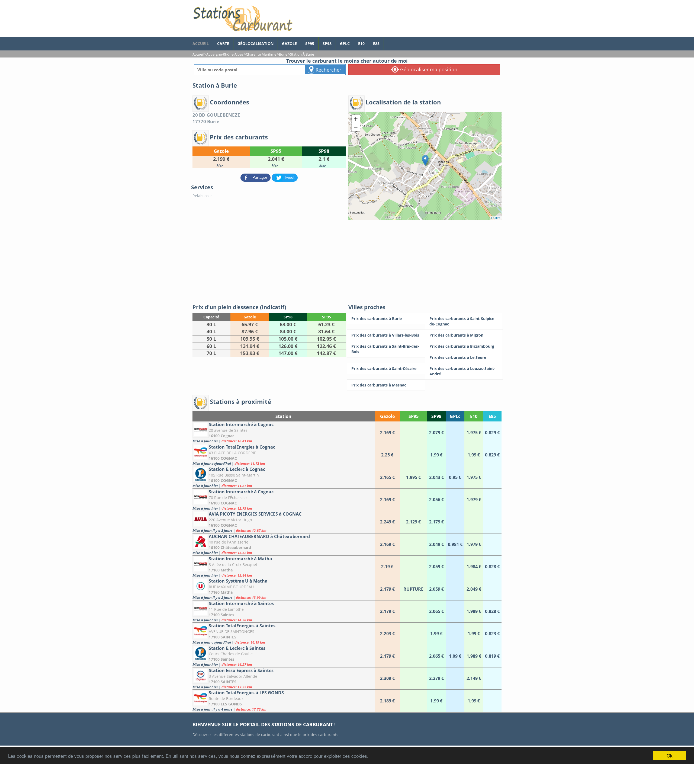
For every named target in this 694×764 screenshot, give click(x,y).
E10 (361, 43)
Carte (223, 43)
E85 (376, 43)
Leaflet (495, 218)
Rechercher (327, 69)
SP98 (327, 43)
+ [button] (356, 119)
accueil (200, 43)
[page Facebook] (388, 41)
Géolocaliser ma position (428, 69)
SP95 (309, 43)
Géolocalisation (255, 43)
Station (283, 416)
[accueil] (242, 18)
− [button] (356, 127)
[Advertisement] (347, 261)
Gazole (289, 43)
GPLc (345, 43)
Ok (670, 755)
